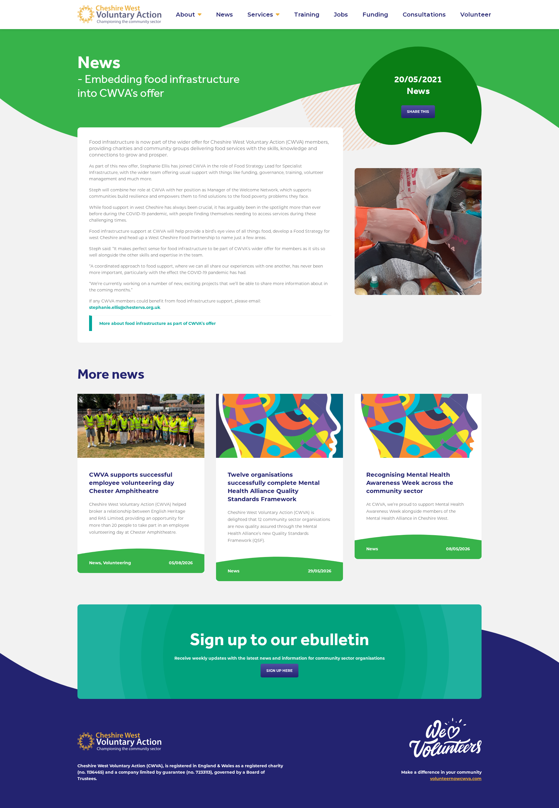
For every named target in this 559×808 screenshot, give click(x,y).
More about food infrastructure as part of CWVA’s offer (157, 323)
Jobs (341, 14)
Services (260, 14)
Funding (375, 14)
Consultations (424, 14)
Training (306, 14)
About (185, 14)
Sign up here (279, 670)
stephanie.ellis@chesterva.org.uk (124, 307)
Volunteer (475, 14)
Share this (418, 111)
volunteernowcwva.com (456, 778)
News (224, 14)
